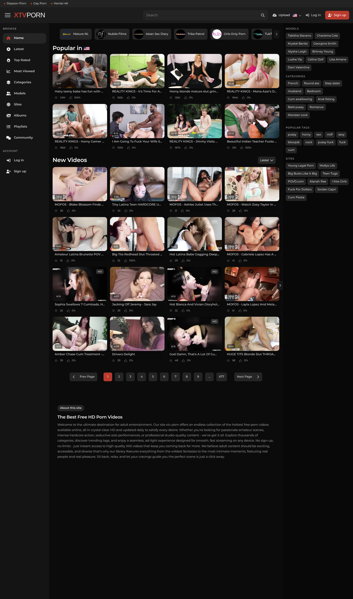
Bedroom (314, 91)
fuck (342, 142)
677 (221, 377)
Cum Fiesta (296, 197)
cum (291, 150)
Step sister (332, 83)
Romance (316, 107)
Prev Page (87, 377)
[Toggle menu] (8, 15)
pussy (292, 134)
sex (318, 134)
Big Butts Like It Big (302, 173)
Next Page (244, 377)
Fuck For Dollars (299, 189)
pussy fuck (326, 142)
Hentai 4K (61, 3)
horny (306, 134)
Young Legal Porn (301, 165)
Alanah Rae (318, 181)
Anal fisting (326, 99)
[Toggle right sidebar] (280, 285)
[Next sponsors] (276, 34)
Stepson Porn (16, 3)
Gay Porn (40, 3)
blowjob (294, 142)
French (293, 83)
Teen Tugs (330, 173)
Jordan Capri (326, 189)
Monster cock (298, 115)
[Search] (263, 15)
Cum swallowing (300, 99)
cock (308, 142)
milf (330, 134)
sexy (341, 134)
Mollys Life (327, 165)
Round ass (311, 83)
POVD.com (296, 181)
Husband (294, 91)
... (209, 377)
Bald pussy (296, 107)
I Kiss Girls (339, 181)
